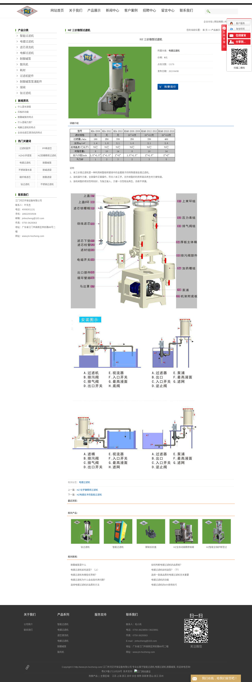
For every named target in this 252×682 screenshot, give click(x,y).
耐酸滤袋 (47, 177)
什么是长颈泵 (24, 107)
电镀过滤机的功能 (160, 580)
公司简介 (28, 624)
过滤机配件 (27, 75)
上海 (119, 676)
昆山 (151, 676)
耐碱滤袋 (47, 170)
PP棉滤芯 (47, 148)
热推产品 (93, 676)
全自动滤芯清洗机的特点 (30, 132)
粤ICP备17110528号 (111, 671)
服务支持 (100, 614)
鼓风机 (24, 64)
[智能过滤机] (118, 531)
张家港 (145, 676)
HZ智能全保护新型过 (216, 547)
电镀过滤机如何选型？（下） (165, 570)
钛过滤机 (25, 93)
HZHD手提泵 (25, 155)
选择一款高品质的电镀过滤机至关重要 (170, 575)
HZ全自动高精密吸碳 (183, 547)
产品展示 (94, 10)
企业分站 (208, 21)
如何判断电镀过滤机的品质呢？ (166, 565)
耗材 (22, 70)
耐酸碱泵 (25, 58)
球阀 (22, 87)
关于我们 (75, 10)
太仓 (134, 676)
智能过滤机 (27, 35)
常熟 (139, 676)
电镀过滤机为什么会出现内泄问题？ (88, 580)
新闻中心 (112, 10)
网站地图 (218, 21)
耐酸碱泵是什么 (78, 565)
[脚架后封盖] (150, 531)
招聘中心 (149, 10)
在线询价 (168, 87)
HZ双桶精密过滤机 (47, 155)
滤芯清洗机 (27, 47)
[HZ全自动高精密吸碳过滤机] (183, 531)
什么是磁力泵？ (25, 122)
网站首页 (57, 10)
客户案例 (131, 10)
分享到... (241, 41)
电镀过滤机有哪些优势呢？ (84, 575)
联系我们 (186, 10)
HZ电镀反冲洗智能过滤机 (89, 494)
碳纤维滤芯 (25, 177)
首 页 (205, 30)
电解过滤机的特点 (26, 127)
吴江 (156, 676)
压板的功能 (23, 112)
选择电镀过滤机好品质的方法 (85, 585)
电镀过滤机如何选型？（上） (85, 570)
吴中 (129, 676)
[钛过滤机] (85, 531)
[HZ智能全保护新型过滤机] (216, 531)
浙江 (124, 676)
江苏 (114, 676)
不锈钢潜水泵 (25, 170)
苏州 (161, 676)
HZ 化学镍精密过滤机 (87, 490)
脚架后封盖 (150, 547)
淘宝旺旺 (240, 29)
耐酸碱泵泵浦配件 (31, 81)
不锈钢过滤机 (47, 184)
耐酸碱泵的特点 (25, 117)
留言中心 (168, 10)
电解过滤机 (27, 53)
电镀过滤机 (27, 41)
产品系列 (63, 614)
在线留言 (241, 35)
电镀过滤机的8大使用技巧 (164, 585)
